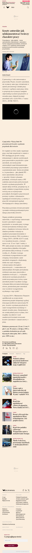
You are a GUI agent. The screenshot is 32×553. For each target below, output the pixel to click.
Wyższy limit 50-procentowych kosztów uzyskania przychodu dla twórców (13, 143)
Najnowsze (18, 353)
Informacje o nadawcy (22, 502)
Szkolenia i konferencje (8, 524)
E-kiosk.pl (18, 509)
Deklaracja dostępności (22, 504)
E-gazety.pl (19, 510)
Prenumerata (6, 512)
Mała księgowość (20, 514)
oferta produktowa (7, 529)
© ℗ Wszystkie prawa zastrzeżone (11, 343)
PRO (12, 7)
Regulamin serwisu (21, 500)
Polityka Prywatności (21, 497)
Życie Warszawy (20, 519)
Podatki (4, 26)
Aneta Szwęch (6, 75)
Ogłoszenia (5, 510)
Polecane (11, 353)
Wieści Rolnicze (20, 517)
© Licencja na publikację (9, 342)
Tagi (24, 353)
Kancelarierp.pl (20, 516)
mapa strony (5, 527)
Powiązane (5, 353)
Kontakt (4, 499)
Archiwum (5, 514)
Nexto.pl (18, 512)
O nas (3, 497)
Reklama (4, 509)
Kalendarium (19, 527)
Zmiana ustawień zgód (22, 499)
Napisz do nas (6, 500)
